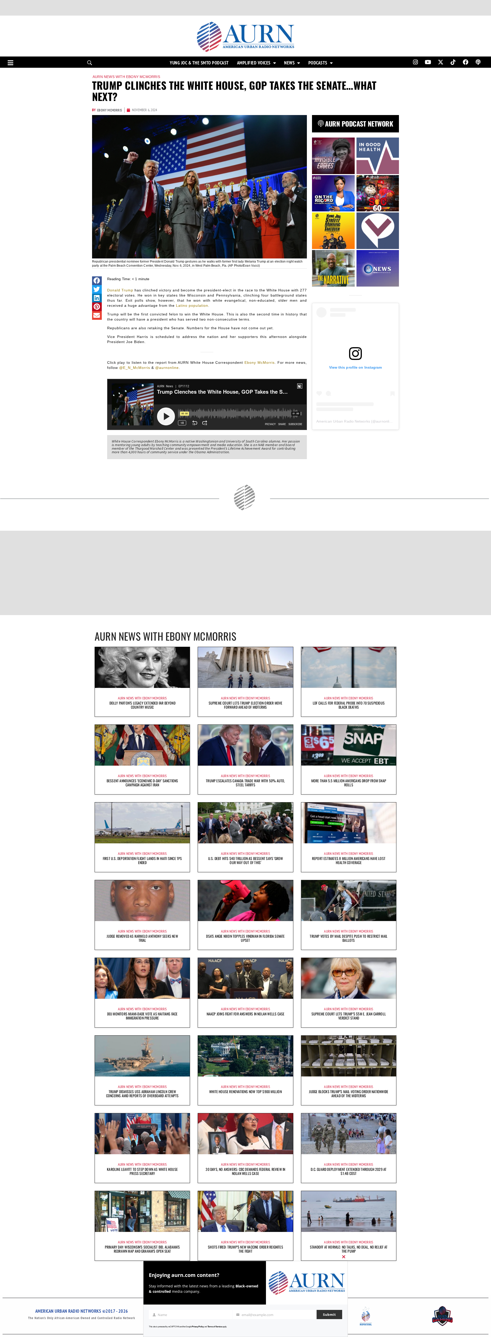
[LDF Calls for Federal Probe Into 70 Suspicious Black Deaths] (348, 667)
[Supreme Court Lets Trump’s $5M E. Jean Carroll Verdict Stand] (348, 978)
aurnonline (384, 421)
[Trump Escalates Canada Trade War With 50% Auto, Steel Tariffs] (245, 745)
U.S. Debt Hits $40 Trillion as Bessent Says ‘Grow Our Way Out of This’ (245, 860)
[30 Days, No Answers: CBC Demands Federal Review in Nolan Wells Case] (245, 1133)
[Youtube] (428, 62)
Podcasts (317, 63)
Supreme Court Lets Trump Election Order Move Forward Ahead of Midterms (246, 705)
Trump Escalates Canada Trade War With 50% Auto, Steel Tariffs (245, 782)
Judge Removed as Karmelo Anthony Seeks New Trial (142, 938)
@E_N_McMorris (134, 368)
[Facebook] (465, 62)
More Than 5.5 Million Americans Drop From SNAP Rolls (348, 782)
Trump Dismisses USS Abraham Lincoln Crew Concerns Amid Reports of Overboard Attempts (142, 1093)
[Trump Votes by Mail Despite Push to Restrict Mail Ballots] (348, 900)
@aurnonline (167, 368)
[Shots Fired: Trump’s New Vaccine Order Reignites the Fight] (245, 1211)
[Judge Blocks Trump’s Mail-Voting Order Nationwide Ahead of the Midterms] (348, 1056)
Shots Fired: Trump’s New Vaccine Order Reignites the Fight (245, 1249)
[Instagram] (415, 62)
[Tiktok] (453, 62)
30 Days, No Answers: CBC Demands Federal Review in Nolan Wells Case (245, 1171)
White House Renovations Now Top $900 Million (245, 1091)
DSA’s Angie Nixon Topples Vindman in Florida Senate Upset (245, 938)
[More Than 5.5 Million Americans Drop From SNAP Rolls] (348, 745)
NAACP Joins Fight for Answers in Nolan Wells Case (246, 1013)
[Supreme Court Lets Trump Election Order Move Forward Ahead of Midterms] (245, 667)
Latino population (192, 305)
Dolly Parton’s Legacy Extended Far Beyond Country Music (142, 705)
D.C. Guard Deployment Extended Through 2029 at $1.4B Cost (348, 1171)
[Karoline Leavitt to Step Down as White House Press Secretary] (142, 1133)
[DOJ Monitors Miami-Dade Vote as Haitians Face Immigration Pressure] (142, 978)
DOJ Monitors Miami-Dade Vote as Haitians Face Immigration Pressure (142, 1016)
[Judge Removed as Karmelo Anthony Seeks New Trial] (142, 900)
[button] (97, 280)
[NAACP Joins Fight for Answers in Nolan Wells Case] (245, 978)
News (289, 63)
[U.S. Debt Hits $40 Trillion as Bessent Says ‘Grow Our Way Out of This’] (245, 822)
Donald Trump (120, 290)
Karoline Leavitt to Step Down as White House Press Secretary (142, 1171)
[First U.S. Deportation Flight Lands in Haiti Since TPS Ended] (142, 822)
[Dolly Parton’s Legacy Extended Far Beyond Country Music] (142, 667)
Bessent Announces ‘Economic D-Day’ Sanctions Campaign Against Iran (142, 782)
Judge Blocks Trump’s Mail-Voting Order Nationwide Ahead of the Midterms (348, 1093)
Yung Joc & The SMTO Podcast (199, 63)
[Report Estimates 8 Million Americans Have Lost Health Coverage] (348, 822)
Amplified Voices (254, 63)
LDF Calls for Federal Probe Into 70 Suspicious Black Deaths (349, 705)
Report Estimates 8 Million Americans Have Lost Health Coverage (348, 860)
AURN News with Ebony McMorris (126, 77)
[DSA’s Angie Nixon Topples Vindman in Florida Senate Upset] (245, 900)
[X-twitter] (440, 62)
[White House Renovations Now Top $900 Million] (245, 1056)
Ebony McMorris (259, 362)
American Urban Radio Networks (343, 421)
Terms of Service (215, 1326)
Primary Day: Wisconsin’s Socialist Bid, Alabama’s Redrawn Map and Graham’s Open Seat (142, 1249)
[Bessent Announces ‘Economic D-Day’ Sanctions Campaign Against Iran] (142, 745)
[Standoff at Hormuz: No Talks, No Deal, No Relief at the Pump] (348, 1211)
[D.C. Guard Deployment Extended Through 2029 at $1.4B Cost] (348, 1133)
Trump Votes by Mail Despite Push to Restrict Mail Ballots (348, 938)
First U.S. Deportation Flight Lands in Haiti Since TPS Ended (142, 860)
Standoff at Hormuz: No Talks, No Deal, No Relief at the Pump (348, 1249)
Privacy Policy (198, 1326)
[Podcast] (478, 62)
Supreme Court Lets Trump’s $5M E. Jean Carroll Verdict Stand (348, 1016)
